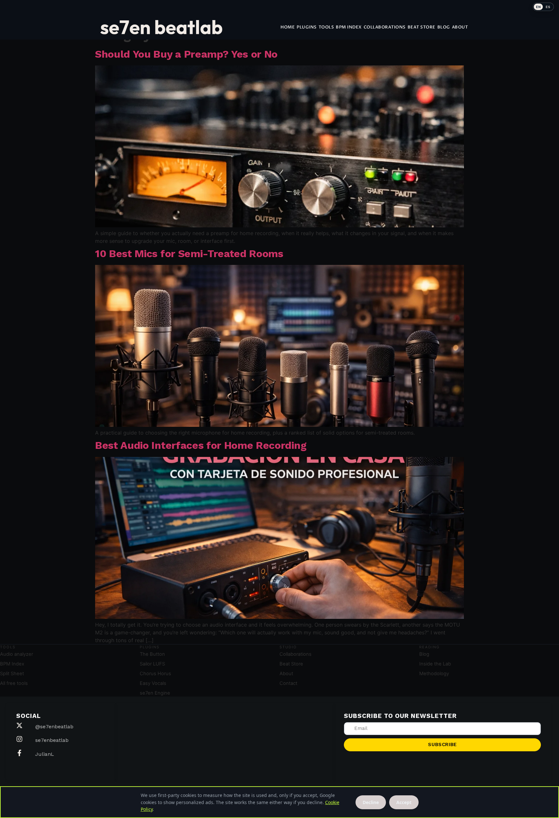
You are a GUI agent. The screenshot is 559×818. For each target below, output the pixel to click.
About (460, 27)
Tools (326, 27)
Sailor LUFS (152, 664)
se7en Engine (155, 693)
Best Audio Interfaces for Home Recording (200, 445)
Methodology (434, 673)
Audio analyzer (16, 654)
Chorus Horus (155, 673)
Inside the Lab (435, 664)
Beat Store (421, 27)
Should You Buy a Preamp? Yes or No (186, 54)
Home (287, 27)
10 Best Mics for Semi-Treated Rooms (189, 253)
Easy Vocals (153, 683)
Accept (403, 802)
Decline (371, 802)
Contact (288, 683)
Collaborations (385, 27)
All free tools (14, 683)
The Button (152, 654)
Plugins (307, 27)
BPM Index (349, 27)
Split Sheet (12, 673)
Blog (443, 27)
